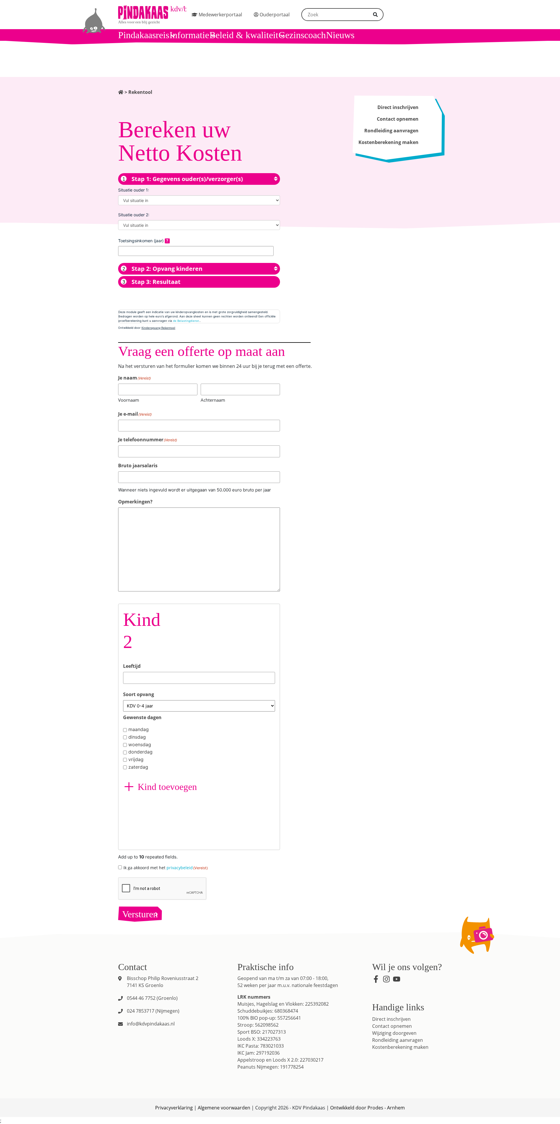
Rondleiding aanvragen (391, 130)
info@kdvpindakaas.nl (151, 1024)
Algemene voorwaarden (224, 1107)
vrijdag (136, 759)
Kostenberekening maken (388, 142)
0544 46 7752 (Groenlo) (152, 998)
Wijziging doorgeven (394, 1033)
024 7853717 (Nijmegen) (153, 1011)
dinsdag (137, 737)
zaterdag (138, 767)
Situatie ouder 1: (133, 189)
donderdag (140, 752)
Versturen (140, 914)
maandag (138, 729)
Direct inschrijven (398, 107)
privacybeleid (180, 867)
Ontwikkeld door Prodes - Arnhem (367, 1107)
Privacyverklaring (174, 1107)
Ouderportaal (274, 14)
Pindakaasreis (143, 35)
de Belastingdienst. (186, 321)
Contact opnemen (398, 119)
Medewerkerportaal (219, 14)
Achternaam (213, 400)
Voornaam (128, 400)
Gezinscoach (302, 35)
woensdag (139, 744)
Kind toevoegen (167, 786)
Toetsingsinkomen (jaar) (141, 240)
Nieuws (340, 35)
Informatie (189, 35)
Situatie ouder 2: (133, 214)
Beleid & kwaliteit (243, 35)
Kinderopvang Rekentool (158, 328)
